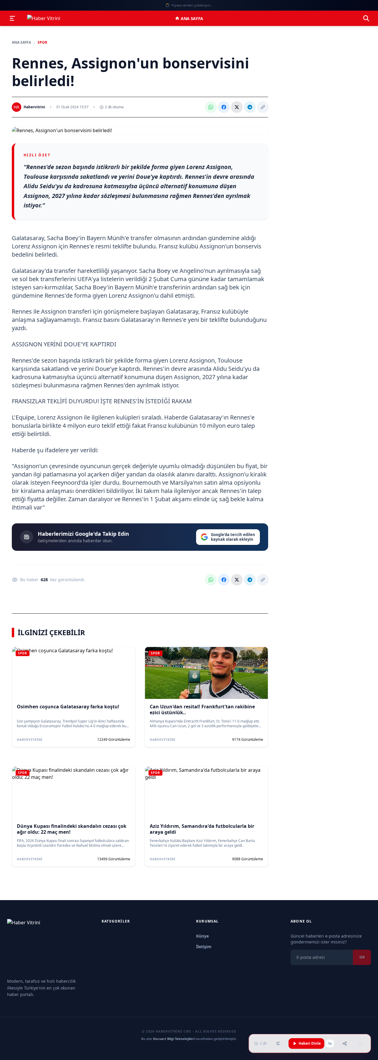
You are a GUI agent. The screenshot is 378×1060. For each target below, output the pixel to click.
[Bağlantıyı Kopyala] (263, 107)
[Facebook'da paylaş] (224, 107)
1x (330, 1043)
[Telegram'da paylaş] (250, 107)
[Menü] (12, 18)
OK (361, 957)
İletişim (203, 946)
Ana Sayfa (192, 18)
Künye (202, 936)
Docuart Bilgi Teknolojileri (174, 1038)
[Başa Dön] (360, 1043)
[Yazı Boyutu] (278, 1043)
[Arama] (366, 18)
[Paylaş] (344, 1043)
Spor (42, 42)
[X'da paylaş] (237, 107)
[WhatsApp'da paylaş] (211, 107)
